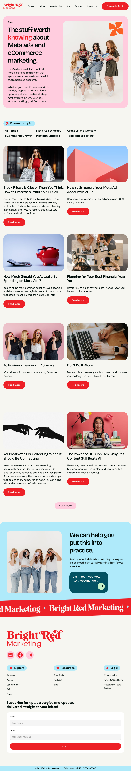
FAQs (9, 689)
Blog (56, 684)
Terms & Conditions (113, 680)
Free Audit (59, 675)
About (10, 680)
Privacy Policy (110, 675)
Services (11, 675)
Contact (11, 694)
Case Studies (13, 684)
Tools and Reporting (80, 136)
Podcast (58, 680)
